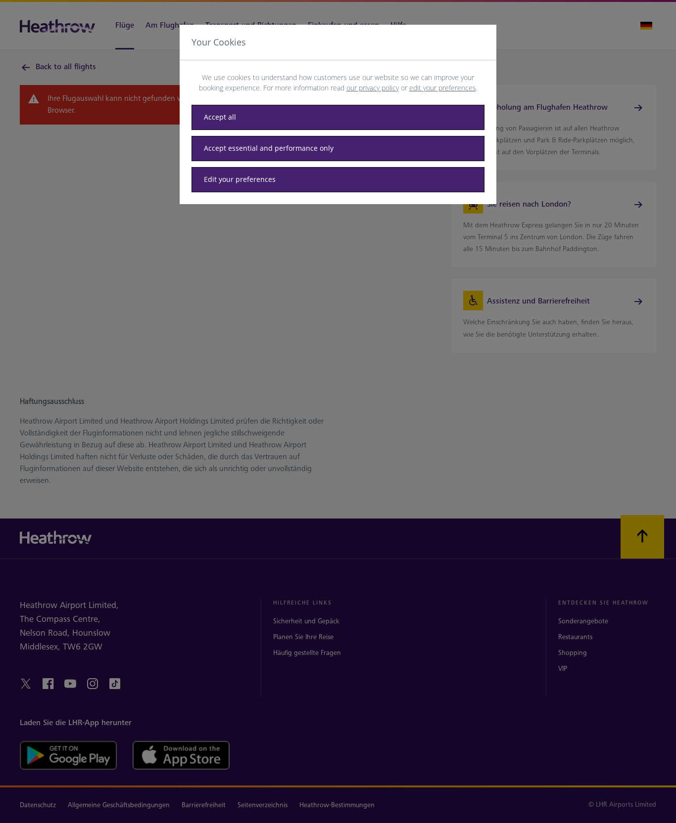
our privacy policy (372, 87)
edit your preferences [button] (442, 87)
